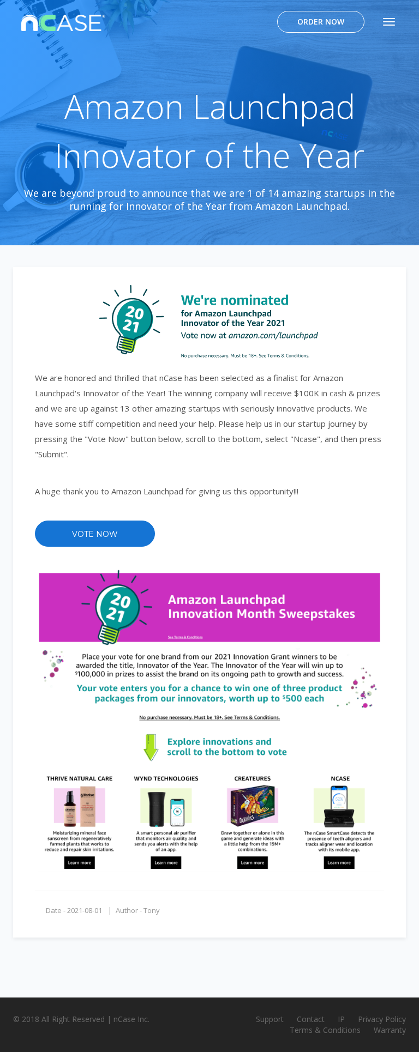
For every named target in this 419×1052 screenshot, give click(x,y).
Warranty (390, 1030)
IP (341, 1019)
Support (270, 1019)
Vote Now (95, 534)
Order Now (320, 21)
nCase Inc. (131, 1019)
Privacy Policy (382, 1019)
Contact (311, 1019)
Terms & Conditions (325, 1030)
